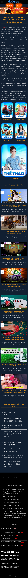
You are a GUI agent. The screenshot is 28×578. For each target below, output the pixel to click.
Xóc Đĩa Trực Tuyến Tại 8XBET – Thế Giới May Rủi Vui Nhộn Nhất (14, 258)
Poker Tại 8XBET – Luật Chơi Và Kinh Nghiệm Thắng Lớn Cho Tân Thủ (14, 312)
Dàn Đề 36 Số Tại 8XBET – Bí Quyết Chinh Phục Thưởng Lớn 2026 (14, 285)
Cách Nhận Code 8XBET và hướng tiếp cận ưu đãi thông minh (14, 205)
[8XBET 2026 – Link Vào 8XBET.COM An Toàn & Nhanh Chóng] (14, 1)
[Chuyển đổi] (2, 412)
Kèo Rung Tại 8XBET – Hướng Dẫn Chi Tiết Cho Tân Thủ (14, 365)
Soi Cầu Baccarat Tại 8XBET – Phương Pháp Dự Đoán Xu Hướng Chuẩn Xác (14, 338)
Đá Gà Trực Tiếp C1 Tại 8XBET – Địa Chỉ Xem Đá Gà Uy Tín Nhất (14, 232)
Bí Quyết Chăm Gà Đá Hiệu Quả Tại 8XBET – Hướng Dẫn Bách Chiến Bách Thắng (14, 391)
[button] (2, 2)
